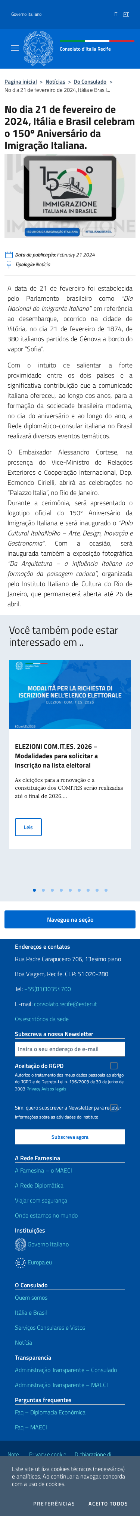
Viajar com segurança (41, 1200)
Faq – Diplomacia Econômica (50, 1412)
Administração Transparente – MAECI (61, 1384)
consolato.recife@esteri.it (65, 1003)
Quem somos (31, 1297)
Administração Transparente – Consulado (66, 1369)
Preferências (54, 1503)
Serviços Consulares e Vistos (50, 1327)
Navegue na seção (70, 919)
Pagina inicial (20, 81)
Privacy (33, 1088)
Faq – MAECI (31, 1427)
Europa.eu (39, 1262)
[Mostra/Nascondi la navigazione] (14, 47)
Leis (33, 827)
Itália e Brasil (31, 1312)
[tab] (34, 890)
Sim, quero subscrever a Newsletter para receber (68, 1108)
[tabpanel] (70, 771)
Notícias (55, 81)
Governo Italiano (47, 1244)
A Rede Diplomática (39, 1185)
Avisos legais (53, 1088)
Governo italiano (26, 14)
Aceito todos (108, 1503)
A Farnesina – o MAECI (43, 1170)
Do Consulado (90, 81)
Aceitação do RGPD (39, 1065)
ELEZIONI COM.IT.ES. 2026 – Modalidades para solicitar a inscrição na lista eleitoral (56, 755)
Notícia (23, 1342)
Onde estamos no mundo (46, 1215)
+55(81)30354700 (47, 988)
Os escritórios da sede (42, 1018)
